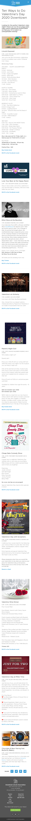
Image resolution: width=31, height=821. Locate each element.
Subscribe (15, 810)
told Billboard (9, 226)
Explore (10, 794)
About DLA (21, 794)
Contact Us (21, 795)
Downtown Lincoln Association (17, 819)
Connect (10, 797)
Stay (10, 795)
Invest (10, 801)
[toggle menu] (28, 2)
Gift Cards (21, 797)
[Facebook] (12, 814)
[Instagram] (19, 814)
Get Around (10, 802)
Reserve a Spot (6, 569)
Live (10, 799)
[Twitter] (15, 814)
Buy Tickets (5, 260)
